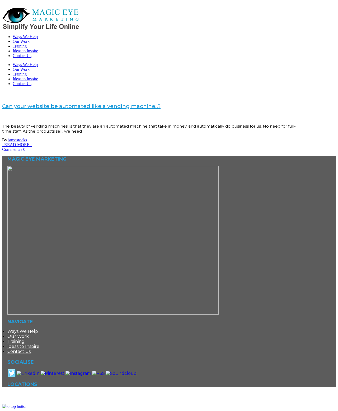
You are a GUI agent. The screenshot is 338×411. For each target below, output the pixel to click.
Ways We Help (25, 64)
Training (20, 74)
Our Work (21, 69)
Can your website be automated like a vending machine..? (81, 106)
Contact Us (22, 83)
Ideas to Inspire (25, 79)
